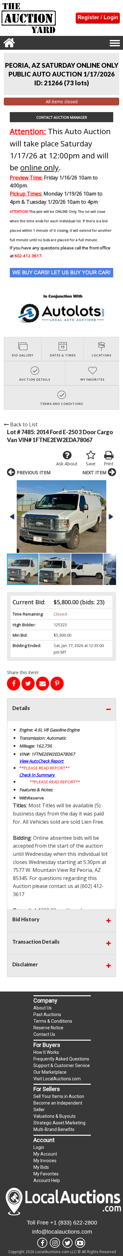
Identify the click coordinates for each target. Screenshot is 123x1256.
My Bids (41, 1167)
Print (109, 464)
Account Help (46, 1180)
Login (38, 1147)
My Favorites (46, 1173)
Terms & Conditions (52, 1021)
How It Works (46, 1052)
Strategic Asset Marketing (59, 1122)
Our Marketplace (50, 1072)
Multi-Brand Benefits (53, 1129)
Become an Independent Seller (57, 1106)
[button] (61, 516)
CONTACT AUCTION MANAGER (61, 117)
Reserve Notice (48, 1027)
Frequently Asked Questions (61, 1058)
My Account (45, 1154)
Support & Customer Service (61, 1065)
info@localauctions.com (62, 1232)
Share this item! (22, 672)
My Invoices (44, 1160)
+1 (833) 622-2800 (73, 1222)
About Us (42, 1007)
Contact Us (44, 1034)
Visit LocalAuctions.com (57, 1078)
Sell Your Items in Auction (58, 1096)
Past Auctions (47, 1014)
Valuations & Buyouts (54, 1116)
